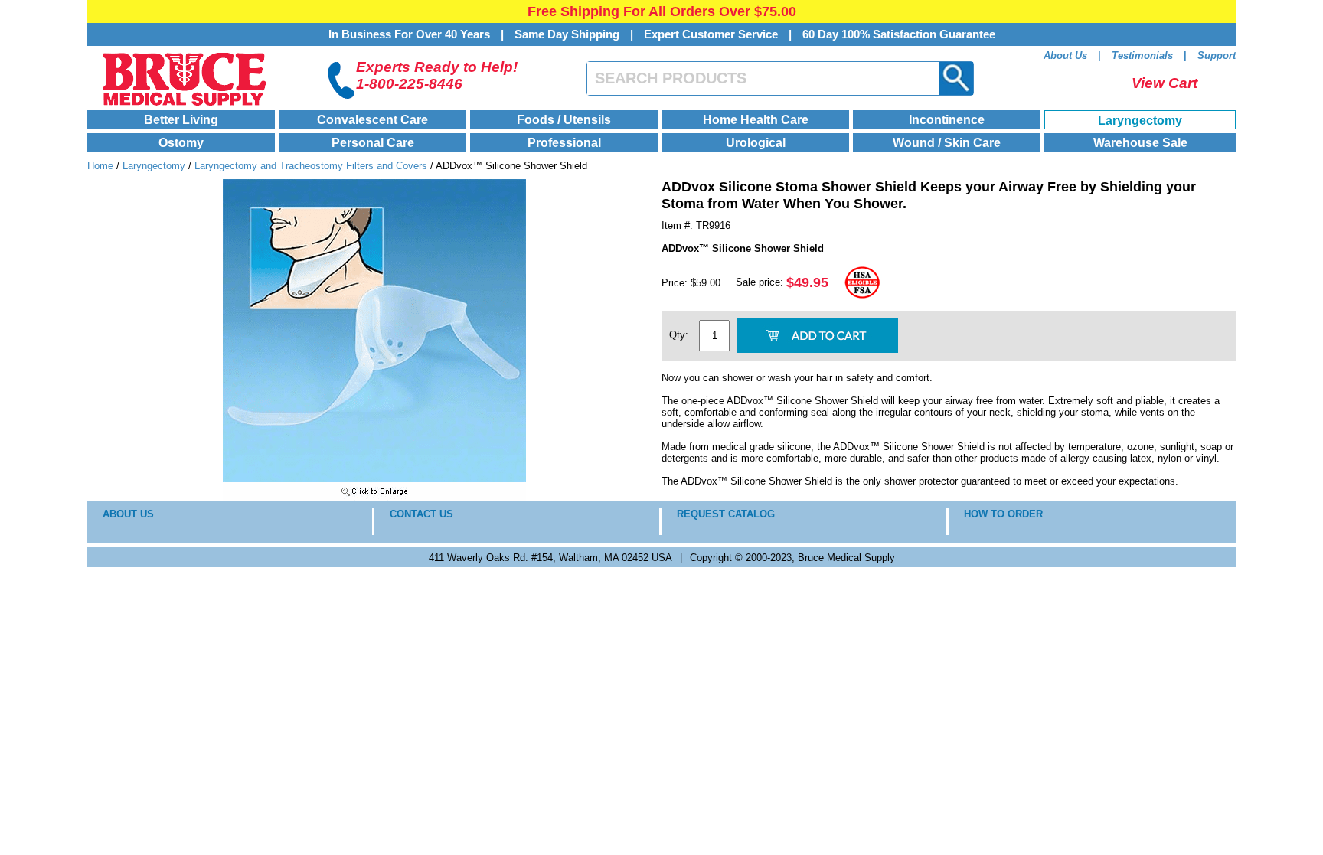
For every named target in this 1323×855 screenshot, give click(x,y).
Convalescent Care (372, 119)
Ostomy (181, 142)
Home (100, 165)
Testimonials (1142, 55)
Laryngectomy (1140, 120)
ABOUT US (128, 514)
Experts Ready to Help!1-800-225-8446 (437, 75)
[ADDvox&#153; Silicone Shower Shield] (374, 497)
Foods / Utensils (564, 119)
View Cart (1164, 83)
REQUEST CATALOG (726, 514)
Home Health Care (755, 119)
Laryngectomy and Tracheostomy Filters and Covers (310, 165)
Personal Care (373, 142)
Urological (756, 142)
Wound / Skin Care (947, 142)
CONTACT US (421, 514)
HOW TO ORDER (1003, 514)
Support (1216, 55)
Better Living (181, 119)
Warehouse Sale (1140, 142)
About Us (1065, 55)
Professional (564, 142)
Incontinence (947, 119)
